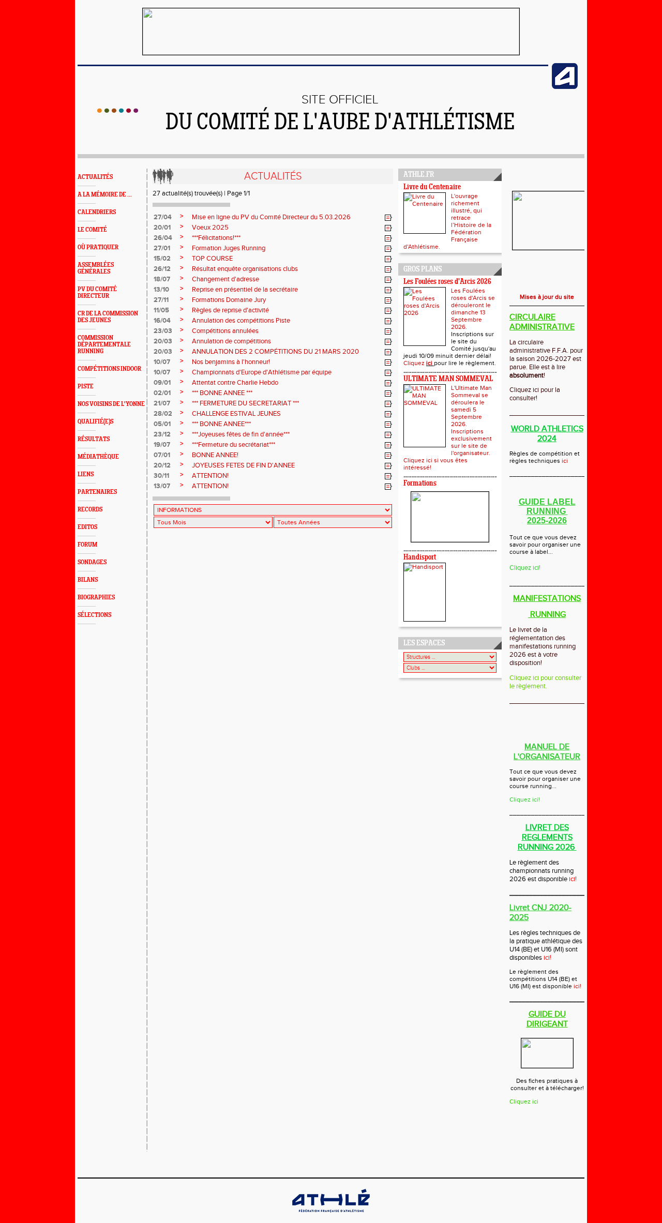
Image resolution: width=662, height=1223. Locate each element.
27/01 (162, 248)
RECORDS (90, 509)
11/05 (161, 310)
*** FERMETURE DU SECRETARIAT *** (245, 403)
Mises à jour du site (547, 296)
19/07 (162, 445)
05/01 (162, 424)
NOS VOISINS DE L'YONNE (111, 404)
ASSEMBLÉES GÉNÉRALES (96, 268)
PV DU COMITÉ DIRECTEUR (97, 292)
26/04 (163, 238)
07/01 (162, 455)
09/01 (162, 383)
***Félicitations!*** (216, 238)
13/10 (161, 289)
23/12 (162, 434)
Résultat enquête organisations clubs (245, 269)
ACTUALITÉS (95, 177)
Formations (420, 484)
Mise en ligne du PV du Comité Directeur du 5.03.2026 (271, 217)
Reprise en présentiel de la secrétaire (245, 289)
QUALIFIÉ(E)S (95, 421)
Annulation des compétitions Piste (241, 320)
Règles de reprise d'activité (230, 310)
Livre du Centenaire (432, 187)
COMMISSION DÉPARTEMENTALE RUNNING (104, 345)
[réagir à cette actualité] (388, 218)
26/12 (162, 269)
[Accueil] (117, 111)
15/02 (162, 258)
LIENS (86, 474)
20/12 (162, 465)
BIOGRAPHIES (96, 597)
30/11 (161, 476)
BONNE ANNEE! (215, 455)
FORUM (87, 544)
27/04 (163, 217)
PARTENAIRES (97, 492)
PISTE (86, 386)
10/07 (162, 362)
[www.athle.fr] (565, 87)
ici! (577, 986)
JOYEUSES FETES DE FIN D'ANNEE (243, 465)
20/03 (163, 341)
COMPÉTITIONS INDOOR (109, 369)
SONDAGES (92, 562)
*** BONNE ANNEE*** (221, 424)
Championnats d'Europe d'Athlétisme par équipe (262, 372)
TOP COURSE (212, 258)
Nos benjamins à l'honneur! (231, 362)
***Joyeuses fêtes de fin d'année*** (241, 434)
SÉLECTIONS (94, 615)
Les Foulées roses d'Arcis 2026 (447, 282)
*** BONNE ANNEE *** (222, 393)
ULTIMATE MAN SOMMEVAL (448, 379)
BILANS (88, 580)
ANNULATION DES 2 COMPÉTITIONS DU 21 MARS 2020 (275, 352)
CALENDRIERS (97, 212)
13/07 (162, 486)
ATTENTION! (210, 476)
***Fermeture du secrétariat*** (233, 445)
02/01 (162, 393)
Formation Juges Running (228, 248)
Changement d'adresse (225, 279)
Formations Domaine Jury (229, 300)
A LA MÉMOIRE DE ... (105, 194)
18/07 (162, 279)
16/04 (162, 320)
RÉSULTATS (94, 439)
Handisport (419, 558)
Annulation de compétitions (231, 341)
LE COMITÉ (92, 230)
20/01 (162, 227)
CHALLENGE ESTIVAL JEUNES (236, 414)
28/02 (163, 414)
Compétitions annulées (225, 331)
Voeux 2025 (210, 227)
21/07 (162, 403)
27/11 (161, 300)
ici (430, 363)
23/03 (163, 331)
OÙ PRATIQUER (98, 247)
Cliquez (414, 363)
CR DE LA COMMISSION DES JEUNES (108, 317)
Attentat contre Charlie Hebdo (235, 383)
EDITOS (87, 527)
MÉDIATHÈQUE (98, 457)
